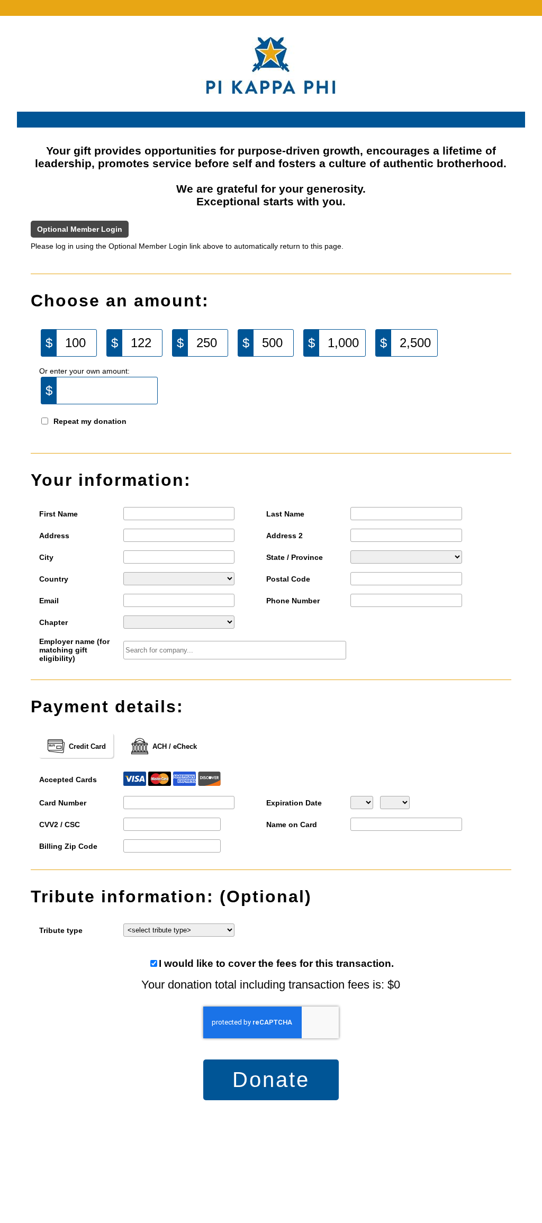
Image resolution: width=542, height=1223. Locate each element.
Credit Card (87, 746)
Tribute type (61, 930)
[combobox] (234, 650)
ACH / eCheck (174, 746)
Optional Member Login (79, 229)
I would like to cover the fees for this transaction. (276, 963)
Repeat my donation (90, 421)
